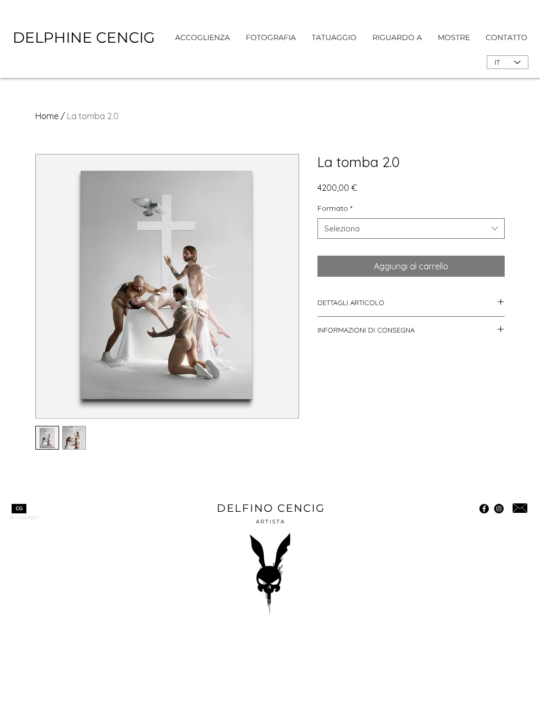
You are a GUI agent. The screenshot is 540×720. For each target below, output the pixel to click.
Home (47, 116)
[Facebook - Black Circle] (484, 508)
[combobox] (411, 228)
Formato (334, 208)
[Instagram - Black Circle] (499, 508)
